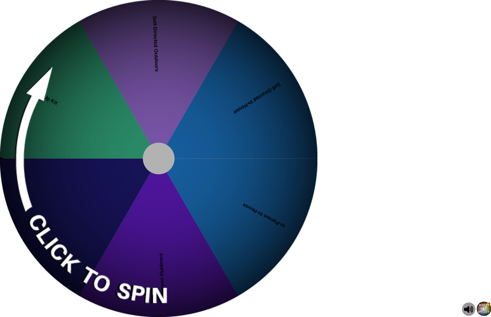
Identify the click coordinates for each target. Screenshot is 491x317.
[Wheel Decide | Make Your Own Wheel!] (484, 314)
